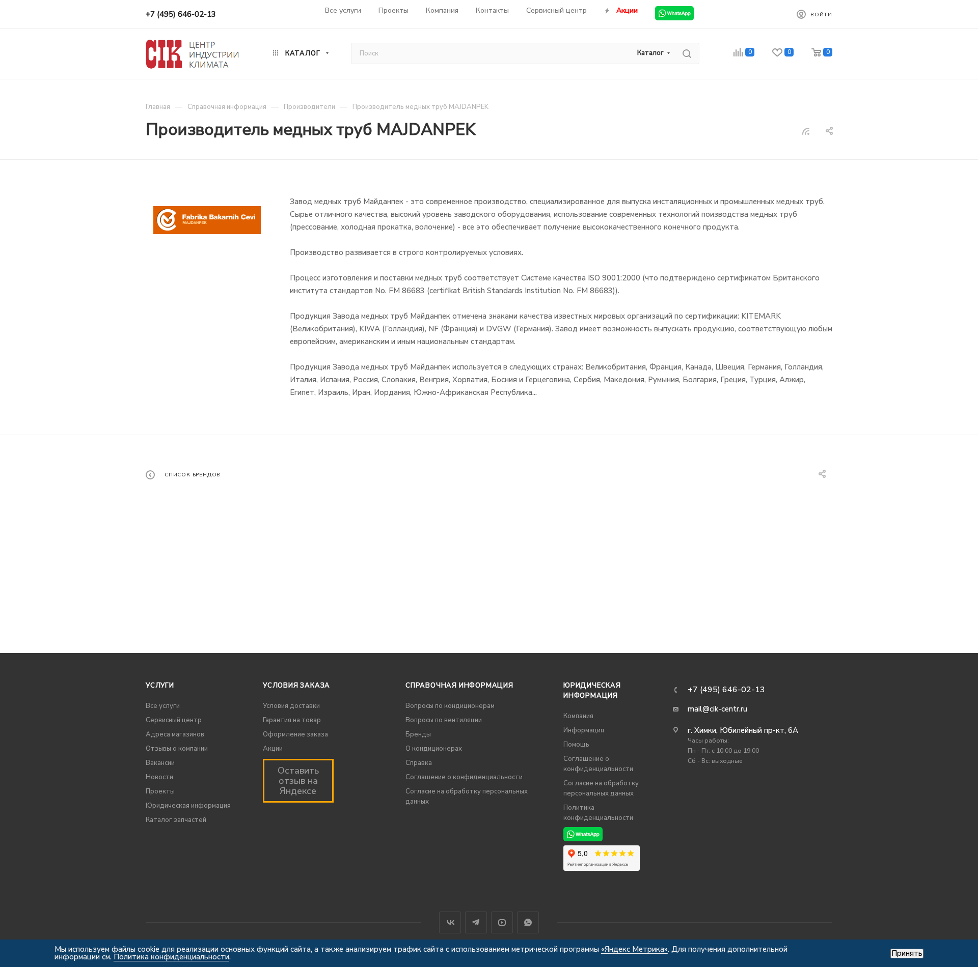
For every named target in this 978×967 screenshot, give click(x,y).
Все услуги (163, 705)
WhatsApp (528, 922)
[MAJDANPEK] (207, 220)
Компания (578, 716)
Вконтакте (450, 922)
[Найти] (686, 53)
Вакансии (160, 762)
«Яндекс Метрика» (634, 949)
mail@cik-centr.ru (717, 709)
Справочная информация (459, 685)
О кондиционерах (433, 748)
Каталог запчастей (176, 819)
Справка (418, 762)
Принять (906, 953)
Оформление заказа (295, 734)
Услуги (160, 685)
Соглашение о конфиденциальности (464, 777)
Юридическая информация (188, 805)
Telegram (476, 922)
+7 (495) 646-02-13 (181, 14)
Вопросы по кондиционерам (450, 705)
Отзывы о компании (177, 748)
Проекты (160, 791)
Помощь (576, 744)
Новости (159, 777)
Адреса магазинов (175, 734)
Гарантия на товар (292, 720)
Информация (583, 730)
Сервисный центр (174, 720)
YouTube (502, 922)
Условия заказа (296, 685)
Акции (273, 748)
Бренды (418, 734)
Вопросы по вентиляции (443, 720)
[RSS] (805, 131)
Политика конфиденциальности (171, 957)
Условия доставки (291, 705)
